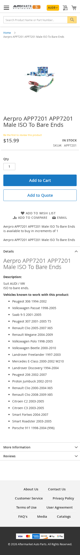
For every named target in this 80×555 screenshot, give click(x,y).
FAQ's (22, 516)
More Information (16, 447)
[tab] (40, 251)
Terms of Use (26, 507)
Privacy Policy (63, 498)
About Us (31, 489)
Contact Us (57, 489)
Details (8, 251)
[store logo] (27, 7)
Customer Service (29, 498)
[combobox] (40, 19)
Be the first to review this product (22, 135)
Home (7, 32)
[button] (53, 8)
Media (42, 516)
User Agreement (59, 507)
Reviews (9, 456)
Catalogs (64, 516)
